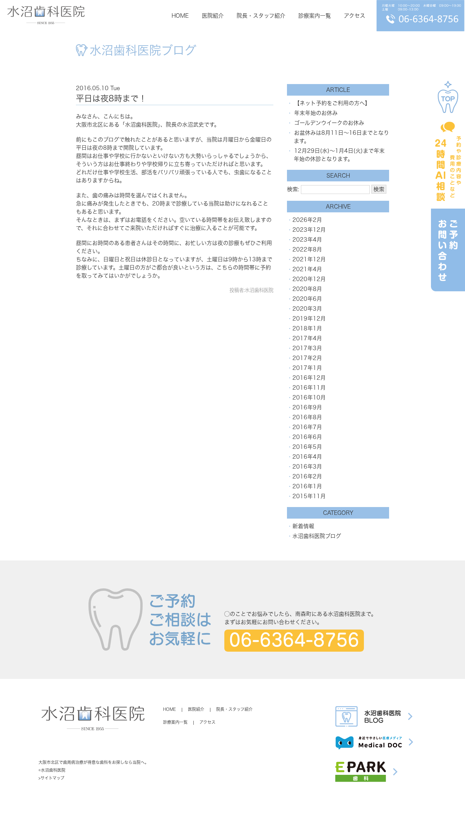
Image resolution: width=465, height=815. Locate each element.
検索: (293, 189)
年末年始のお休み (316, 113)
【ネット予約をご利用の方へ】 (332, 103)
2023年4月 (307, 239)
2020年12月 (309, 279)
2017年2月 (307, 358)
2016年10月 (309, 397)
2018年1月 (307, 328)
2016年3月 (307, 466)
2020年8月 (307, 289)
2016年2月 (307, 476)
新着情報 (303, 526)
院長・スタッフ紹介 (261, 15)
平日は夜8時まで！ (111, 98)
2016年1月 (307, 486)
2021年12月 (309, 259)
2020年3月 (307, 308)
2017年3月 (307, 348)
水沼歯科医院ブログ (316, 536)
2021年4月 (307, 269)
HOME (180, 15)
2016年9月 (307, 407)
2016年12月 (309, 377)
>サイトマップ (51, 778)
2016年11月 (309, 387)
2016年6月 (307, 437)
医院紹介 (213, 15)
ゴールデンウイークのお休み (329, 123)
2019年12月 (309, 318)
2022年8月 (307, 249)
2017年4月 (307, 338)
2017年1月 (307, 368)
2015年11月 (309, 496)
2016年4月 (307, 456)
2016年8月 (307, 417)
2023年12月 (309, 229)
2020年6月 (307, 298)
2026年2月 (307, 220)
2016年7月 (307, 427)
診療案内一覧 (314, 15)
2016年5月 (307, 447)
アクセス (354, 15)
